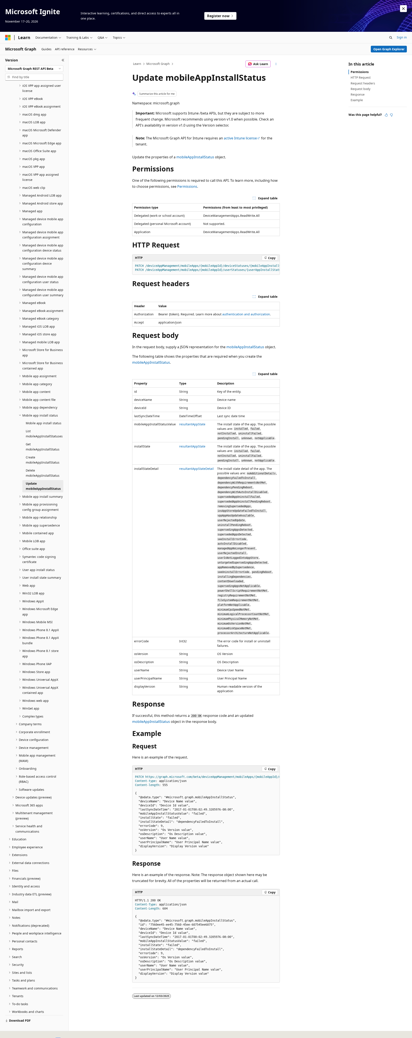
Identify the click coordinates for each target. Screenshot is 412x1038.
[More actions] (276, 64)
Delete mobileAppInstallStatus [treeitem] (42, 473)
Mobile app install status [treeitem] (43, 423)
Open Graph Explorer (388, 49)
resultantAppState (192, 424)
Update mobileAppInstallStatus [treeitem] (43, 486)
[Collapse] (63, 60)
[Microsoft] (8, 37)
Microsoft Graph (158, 64)
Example (357, 100)
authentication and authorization (246, 314)
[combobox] (34, 68)
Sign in (402, 37)
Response (358, 94)
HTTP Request (361, 77)
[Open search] (390, 37)
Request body (360, 89)
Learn (137, 64)
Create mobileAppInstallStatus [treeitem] (42, 460)
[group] (206, 268)
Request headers (363, 83)
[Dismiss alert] (403, 8)
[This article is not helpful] (391, 115)
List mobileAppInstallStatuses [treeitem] (44, 433)
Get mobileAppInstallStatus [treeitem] (42, 447)
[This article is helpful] (386, 115)
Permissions (187, 186)
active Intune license (240, 138)
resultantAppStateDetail (196, 469)
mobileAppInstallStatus (195, 157)
